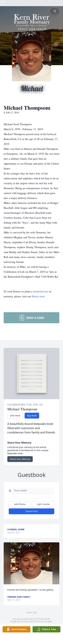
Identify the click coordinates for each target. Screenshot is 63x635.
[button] (31, 563)
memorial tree (40, 291)
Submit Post (31, 511)
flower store (38, 296)
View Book (15, 415)
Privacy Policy (23, 621)
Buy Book (32, 415)
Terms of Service (40, 621)
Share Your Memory (20, 459)
